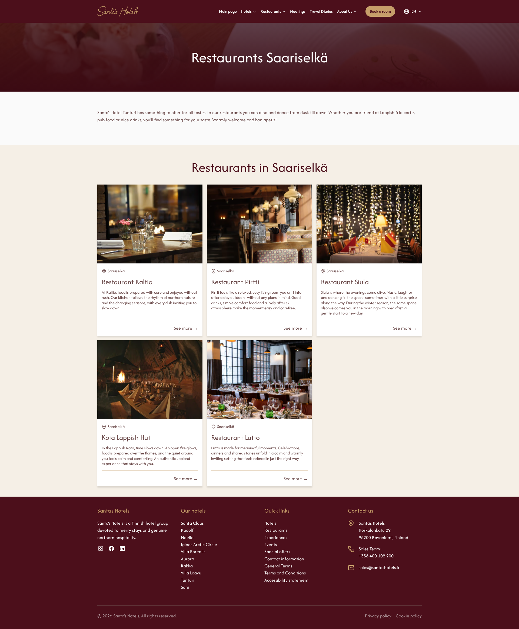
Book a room (380, 11)
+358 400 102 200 (376, 556)
